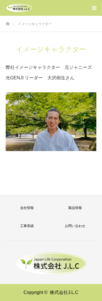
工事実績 (27, 226)
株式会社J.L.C (64, 292)
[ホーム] (7, 22)
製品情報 (75, 208)
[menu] (94, 8)
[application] (51, 121)
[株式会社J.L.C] (19, 8)
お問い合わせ (75, 226)
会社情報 (27, 208)
